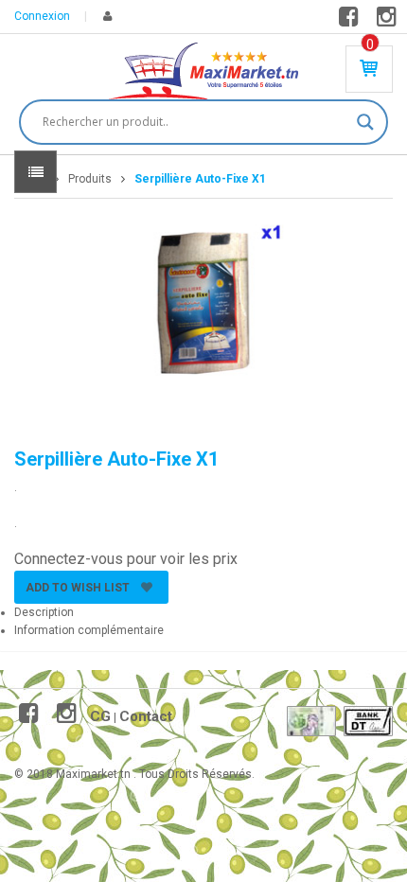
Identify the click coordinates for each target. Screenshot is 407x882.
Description (44, 612)
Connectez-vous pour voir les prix (126, 559)
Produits (90, 178)
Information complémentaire (89, 630)
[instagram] (389, 20)
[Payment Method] (311, 721)
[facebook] (351, 20)
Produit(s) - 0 (370, 44)
